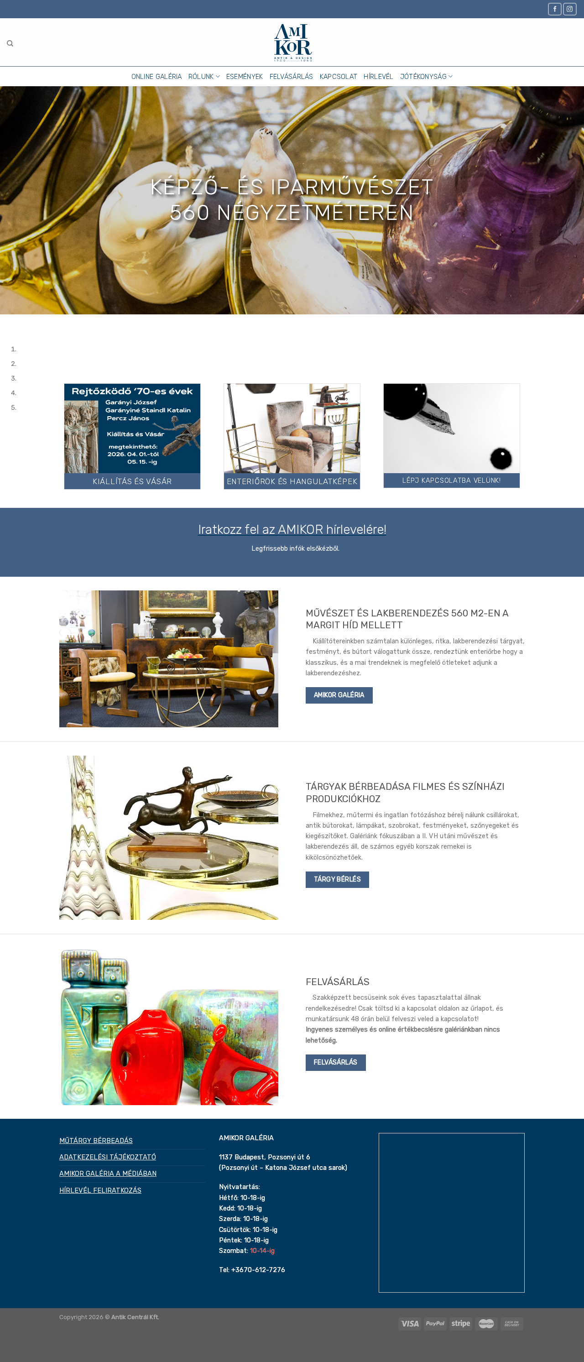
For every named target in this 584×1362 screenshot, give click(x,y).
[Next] (31, 322)
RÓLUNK (201, 77)
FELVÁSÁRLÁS (291, 77)
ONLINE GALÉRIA (156, 77)
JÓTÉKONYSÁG (423, 77)
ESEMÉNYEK (244, 77)
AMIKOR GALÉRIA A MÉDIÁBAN (107, 1173)
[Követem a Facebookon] (555, 9)
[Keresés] (10, 43)
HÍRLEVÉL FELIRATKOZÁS (100, 1190)
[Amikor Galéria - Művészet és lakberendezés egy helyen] (292, 42)
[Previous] (8, 322)
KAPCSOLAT (339, 77)
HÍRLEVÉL (378, 77)
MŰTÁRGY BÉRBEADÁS (96, 1141)
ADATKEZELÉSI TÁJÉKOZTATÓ (107, 1157)
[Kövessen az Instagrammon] (570, 9)
